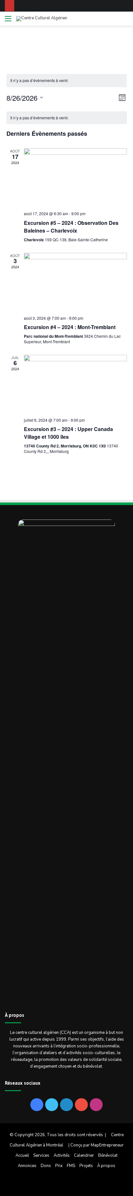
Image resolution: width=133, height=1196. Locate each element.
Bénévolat (108, 1155)
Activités (62, 1155)
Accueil (22, 1155)
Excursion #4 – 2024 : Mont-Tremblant (70, 327)
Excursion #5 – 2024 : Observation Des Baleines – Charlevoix (71, 226)
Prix (59, 1166)
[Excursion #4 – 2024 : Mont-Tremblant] (75, 281)
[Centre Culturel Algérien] (41, 18)
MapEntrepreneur (107, 1145)
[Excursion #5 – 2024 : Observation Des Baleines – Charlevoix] (75, 177)
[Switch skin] (113, 21)
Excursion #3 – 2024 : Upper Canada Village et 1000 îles (68, 432)
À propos (106, 1166)
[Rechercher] (125, 21)
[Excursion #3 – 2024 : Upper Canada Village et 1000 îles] (75, 383)
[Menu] (8, 21)
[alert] (66, 80)
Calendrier (84, 1155)
